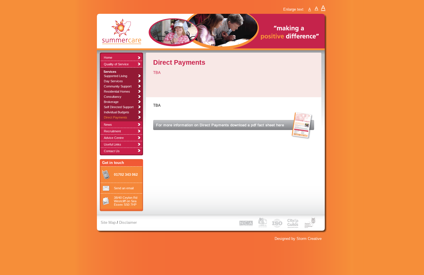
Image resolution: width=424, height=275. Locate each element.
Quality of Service (116, 64)
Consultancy (112, 96)
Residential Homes (117, 91)
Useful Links (112, 144)
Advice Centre (114, 138)
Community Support (118, 86)
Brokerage (111, 102)
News (108, 124)
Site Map (108, 222)
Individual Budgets (116, 112)
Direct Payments (115, 117)
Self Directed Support (119, 107)
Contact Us (112, 151)
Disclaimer (128, 222)
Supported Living (115, 76)
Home (108, 57)
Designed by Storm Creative (298, 238)
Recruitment (112, 131)
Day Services (113, 81)
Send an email (124, 188)
